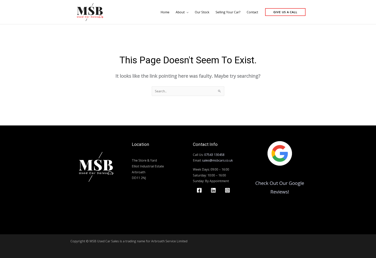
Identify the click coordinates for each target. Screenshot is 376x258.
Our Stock (202, 12)
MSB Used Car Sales (146, 155)
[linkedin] (214, 190)
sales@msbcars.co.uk (217, 160)
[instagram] (228, 190)
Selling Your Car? (228, 12)
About (180, 12)
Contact (252, 12)
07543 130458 (214, 155)
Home (165, 12)
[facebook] (199, 190)
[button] (285, 12)
